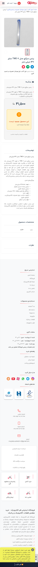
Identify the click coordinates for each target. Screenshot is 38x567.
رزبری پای (32, 310)
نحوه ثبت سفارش (29, 357)
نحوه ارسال (31, 360)
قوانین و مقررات (19, 455)
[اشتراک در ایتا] (28, 66)
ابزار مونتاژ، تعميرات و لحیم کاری (16, 10)
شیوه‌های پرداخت (29, 363)
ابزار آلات (30, 10)
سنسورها (32, 313)
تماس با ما (31, 288)
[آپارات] (18, 379)
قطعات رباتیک (30, 319)
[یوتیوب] (13, 379)
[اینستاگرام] (33, 379)
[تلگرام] (28, 379)
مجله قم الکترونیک (29, 282)
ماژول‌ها (32, 316)
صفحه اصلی (31, 275)
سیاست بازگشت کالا (19, 461)
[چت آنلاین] (23, 66)
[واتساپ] (23, 379)
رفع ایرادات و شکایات (19, 467)
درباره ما (32, 285)
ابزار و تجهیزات (30, 323)
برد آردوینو (31, 306)
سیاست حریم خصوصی (19, 449)
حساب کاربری (31, 292)
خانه (35, 10)
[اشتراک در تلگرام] (32, 66)
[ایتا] (8, 379)
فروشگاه (32, 278)
